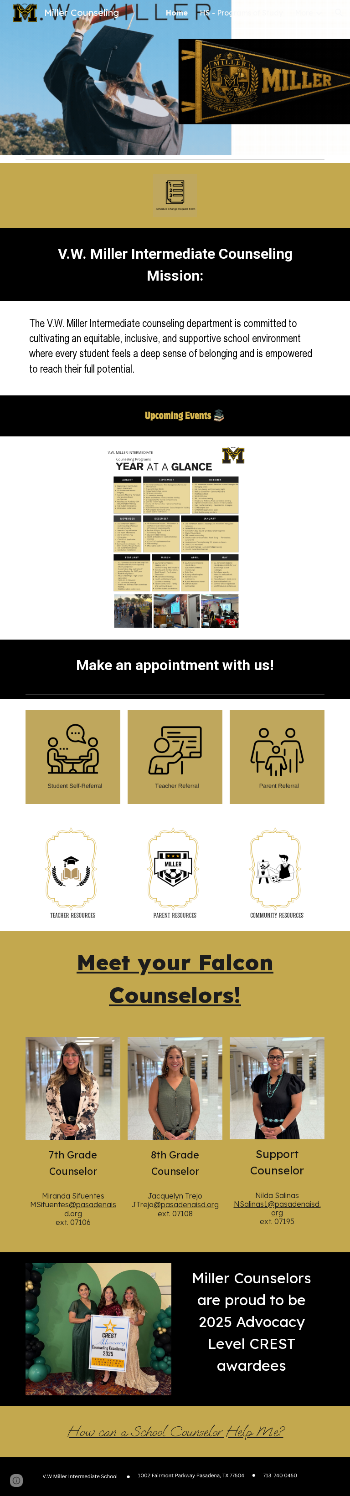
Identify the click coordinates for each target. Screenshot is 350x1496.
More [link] (304, 12)
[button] (339, 13)
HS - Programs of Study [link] (241, 12)
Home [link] (177, 12)
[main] (175, 264)
